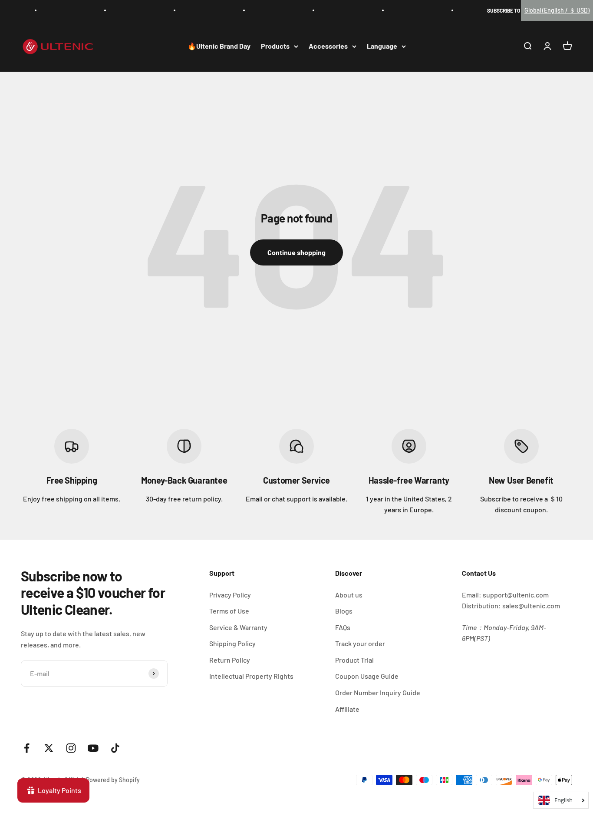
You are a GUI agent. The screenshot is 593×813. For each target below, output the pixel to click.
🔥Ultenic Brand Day (219, 46)
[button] (557, 10)
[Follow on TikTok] (115, 748)
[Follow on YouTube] (93, 748)
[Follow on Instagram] (71, 748)
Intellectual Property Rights (251, 676)
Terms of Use (229, 611)
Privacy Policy (230, 595)
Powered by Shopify (113, 779)
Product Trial (354, 660)
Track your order (360, 643)
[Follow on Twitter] (49, 748)
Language (382, 46)
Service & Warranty (238, 627)
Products (275, 46)
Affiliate (347, 709)
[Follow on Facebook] (27, 748)
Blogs (344, 611)
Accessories (328, 46)
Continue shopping (296, 252)
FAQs (342, 627)
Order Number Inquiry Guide (377, 692)
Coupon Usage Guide (367, 676)
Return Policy (229, 660)
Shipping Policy (232, 643)
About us (348, 595)
